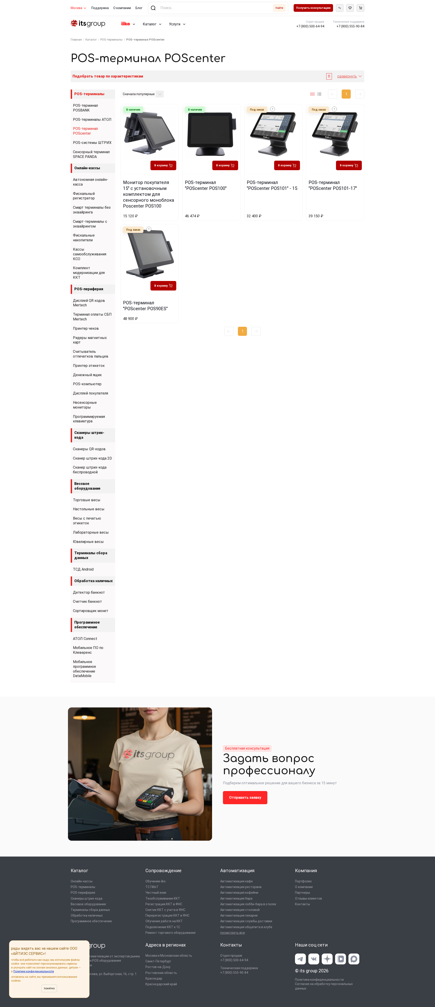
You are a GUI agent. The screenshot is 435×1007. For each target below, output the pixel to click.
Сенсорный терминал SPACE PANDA (91, 154)
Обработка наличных (93, 581)
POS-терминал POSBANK (85, 107)
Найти (279, 8)
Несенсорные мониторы (85, 404)
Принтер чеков (86, 328)
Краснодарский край (161, 984)
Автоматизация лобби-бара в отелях (248, 904)
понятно (49, 988)
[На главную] (88, 24)
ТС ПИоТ (152, 887)
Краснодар (153, 978)
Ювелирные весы (88, 542)
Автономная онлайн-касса (90, 181)
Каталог (149, 24)
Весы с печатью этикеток (87, 520)
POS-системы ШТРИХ (92, 142)
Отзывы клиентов (308, 898)
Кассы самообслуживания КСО (89, 254)
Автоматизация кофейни (239, 892)
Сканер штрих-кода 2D (92, 458)
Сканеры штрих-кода (89, 435)
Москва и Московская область (168, 955)
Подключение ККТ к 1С (162, 927)
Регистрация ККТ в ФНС (163, 904)
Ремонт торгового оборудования (170, 932)
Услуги (174, 24)
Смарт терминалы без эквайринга (92, 209)
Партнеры (302, 892)
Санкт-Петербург (158, 961)
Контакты (302, 904)
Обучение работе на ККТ (164, 921)
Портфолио (303, 881)
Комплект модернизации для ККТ (89, 273)
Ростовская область (161, 973)
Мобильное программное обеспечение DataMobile (84, 669)
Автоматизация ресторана (240, 887)
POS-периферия (88, 289)
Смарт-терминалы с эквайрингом (90, 223)
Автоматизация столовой (240, 910)
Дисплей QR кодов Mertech (89, 302)
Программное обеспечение (87, 624)
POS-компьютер (87, 384)
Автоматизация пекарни (239, 915)
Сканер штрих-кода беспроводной (89, 469)
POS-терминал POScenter (85, 131)
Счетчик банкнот (87, 601)
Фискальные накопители (84, 237)
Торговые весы (86, 500)
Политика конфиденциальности (319, 979)
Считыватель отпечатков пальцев (90, 353)
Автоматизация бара (236, 898)
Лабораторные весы (91, 532)
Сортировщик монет (90, 611)
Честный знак (155, 892)
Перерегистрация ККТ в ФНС (167, 915)
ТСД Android (83, 569)
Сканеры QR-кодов (89, 449)
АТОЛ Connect (85, 639)
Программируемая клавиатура (89, 419)
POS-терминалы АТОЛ (92, 119)
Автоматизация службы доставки (246, 921)
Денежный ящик (87, 375)
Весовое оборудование (87, 486)
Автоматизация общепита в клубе (246, 927)
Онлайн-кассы (87, 168)
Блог (139, 8)
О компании (122, 8)
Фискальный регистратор (84, 196)
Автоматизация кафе (236, 881)
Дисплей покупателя (90, 393)
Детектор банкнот (89, 592)
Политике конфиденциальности (33, 971)
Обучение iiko (155, 881)
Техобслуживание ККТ (162, 898)
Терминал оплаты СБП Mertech (92, 316)
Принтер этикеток (89, 365)
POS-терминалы (89, 94)
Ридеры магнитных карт (90, 340)
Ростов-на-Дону (157, 967)
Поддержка (100, 8)
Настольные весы (88, 509)
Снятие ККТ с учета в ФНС (165, 910)
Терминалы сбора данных (90, 555)
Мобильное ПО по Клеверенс (88, 650)
